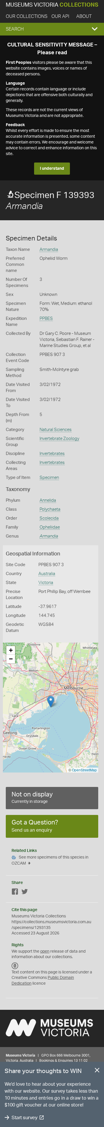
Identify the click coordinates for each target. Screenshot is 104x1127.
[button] (52, 29)
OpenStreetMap (84, 769)
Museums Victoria (52, 5)
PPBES (46, 318)
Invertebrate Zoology (59, 438)
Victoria (45, 583)
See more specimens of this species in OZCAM (50, 860)
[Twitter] (24, 892)
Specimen (49, 477)
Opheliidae (50, 527)
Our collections (26, 16)
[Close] (97, 1071)
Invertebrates (52, 453)
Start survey (24, 1117)
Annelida (48, 500)
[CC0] (15, 966)
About (84, 16)
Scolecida (49, 518)
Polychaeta (50, 509)
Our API (60, 16)
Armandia (49, 249)
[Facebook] (15, 892)
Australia (46, 574)
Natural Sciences (56, 430)
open (44, 951)
